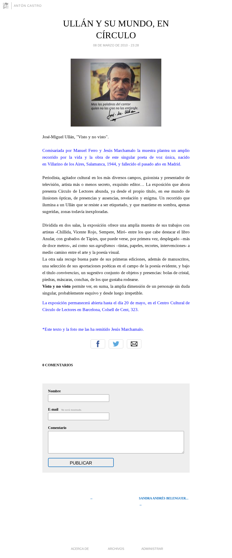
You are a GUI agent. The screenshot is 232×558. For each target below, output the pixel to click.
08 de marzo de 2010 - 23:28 (116, 45)
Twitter (116, 343)
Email (134, 343)
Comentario (57, 428)
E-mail (65, 409)
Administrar (152, 549)
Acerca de (80, 549)
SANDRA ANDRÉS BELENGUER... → (163, 501)
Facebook (98, 343)
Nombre (54, 391)
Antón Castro (28, 5)
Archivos (116, 549)
